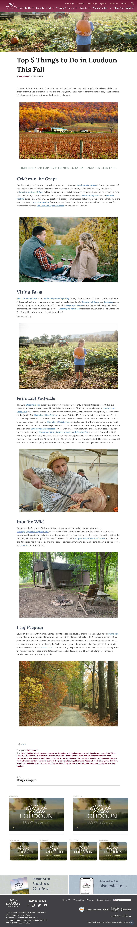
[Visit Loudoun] (11, 6)
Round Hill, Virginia (100, 761)
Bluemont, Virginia (83, 761)
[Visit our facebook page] (28, 905)
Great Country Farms (74, 756)
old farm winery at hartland (36, 756)
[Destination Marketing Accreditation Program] (82, 909)
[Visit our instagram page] (33, 905)
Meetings (69, 3)
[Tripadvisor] (126, 909)
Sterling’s (21, 531)
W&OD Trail (46, 647)
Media (124, 3)
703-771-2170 (24, 923)
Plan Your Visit (122, 8)
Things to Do (23, 8)
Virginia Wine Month (30, 753)
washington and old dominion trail (55, 753)
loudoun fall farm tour (56, 758)
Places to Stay (100, 8)
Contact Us (78, 900)
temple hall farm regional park (97, 756)
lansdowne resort (97, 753)
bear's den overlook (46, 761)
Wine (29, 750)
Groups (80, 3)
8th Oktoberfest (81, 432)
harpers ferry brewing (64, 761)
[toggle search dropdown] (132, 3)
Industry (113, 3)
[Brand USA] (115, 909)
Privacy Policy (104, 900)
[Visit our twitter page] (39, 905)
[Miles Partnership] (115, 915)
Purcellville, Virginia (33, 763)
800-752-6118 (11, 923)
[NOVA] (106, 909)
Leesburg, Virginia (50, 763)
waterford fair (39, 758)
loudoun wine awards (80, 753)
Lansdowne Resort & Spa (31, 192)
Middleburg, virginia (98, 763)
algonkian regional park (98, 758)
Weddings (92, 3)
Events (83, 8)
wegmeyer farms (24, 758)
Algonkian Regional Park (37, 531)
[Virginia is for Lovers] (94, 909)
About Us (66, 900)
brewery (24, 545)
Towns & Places (65, 8)
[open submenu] (33, 8)
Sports (103, 3)
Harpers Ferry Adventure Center (90, 538)
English (118, 900)
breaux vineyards (56, 756)
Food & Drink (43, 8)
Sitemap (91, 900)
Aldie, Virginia (65, 763)
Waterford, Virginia (80, 763)
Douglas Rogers (24, 76)
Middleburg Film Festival (77, 758)
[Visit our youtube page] (45, 905)
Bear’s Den (113, 633)
